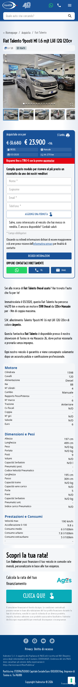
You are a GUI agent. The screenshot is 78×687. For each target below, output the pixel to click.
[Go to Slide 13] (54, 103)
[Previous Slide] (4, 81)
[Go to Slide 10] (46, 103)
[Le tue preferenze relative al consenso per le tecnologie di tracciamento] (71, 680)
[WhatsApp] (51, 5)
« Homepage (10, 33)
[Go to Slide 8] (41, 103)
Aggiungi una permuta (36, 214)
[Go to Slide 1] (24, 104)
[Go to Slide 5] (34, 103)
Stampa (61, 135)
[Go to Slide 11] (49, 103)
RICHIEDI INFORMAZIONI (39, 256)
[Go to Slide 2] (26, 103)
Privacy (29, 649)
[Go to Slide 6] (36, 103)
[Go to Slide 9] (44, 103)
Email (64, 270)
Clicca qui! (34, 595)
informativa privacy (43, 244)
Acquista (26, 33)
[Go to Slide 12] (51, 103)
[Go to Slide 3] (29, 103)
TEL (41, 270)
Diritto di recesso (43, 649)
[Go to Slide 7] (39, 103)
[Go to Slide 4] (31, 103)
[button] (39, 81)
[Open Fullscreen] (71, 104)
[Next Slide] (74, 81)
